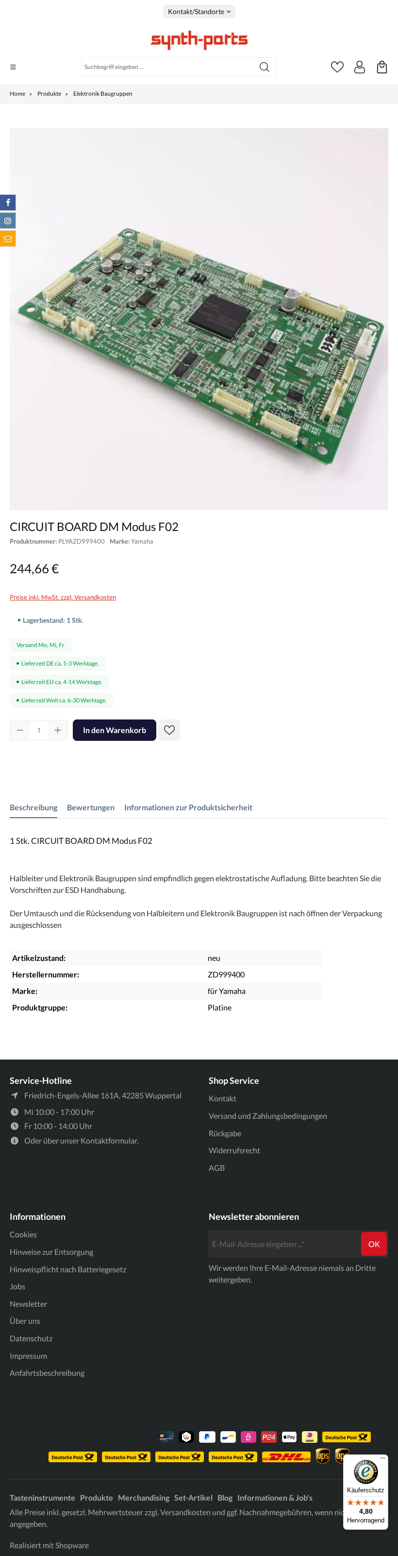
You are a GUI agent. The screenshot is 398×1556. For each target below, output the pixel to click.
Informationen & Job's (275, 1497)
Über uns (25, 1320)
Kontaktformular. (109, 1140)
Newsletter (28, 1303)
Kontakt (222, 1098)
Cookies (23, 1234)
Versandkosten (185, 1512)
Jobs (17, 1286)
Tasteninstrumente (42, 1497)
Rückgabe (225, 1133)
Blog (224, 1497)
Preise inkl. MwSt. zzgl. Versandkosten (63, 597)
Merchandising (143, 1497)
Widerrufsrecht (234, 1150)
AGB (217, 1167)
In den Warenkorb (114, 730)
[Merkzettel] (337, 67)
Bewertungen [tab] (91, 807)
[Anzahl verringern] (20, 730)
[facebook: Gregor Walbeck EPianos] (8, 202)
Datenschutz (31, 1338)
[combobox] (167, 67)
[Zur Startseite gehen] (199, 40)
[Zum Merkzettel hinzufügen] (169, 730)
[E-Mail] (8, 238)
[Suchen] (265, 67)
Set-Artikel (193, 1497)
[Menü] (13, 67)
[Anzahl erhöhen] (57, 730)
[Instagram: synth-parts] (8, 220)
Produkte (96, 1497)
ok (374, 1243)
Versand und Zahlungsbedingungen (268, 1115)
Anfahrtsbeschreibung (47, 1372)
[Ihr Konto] (359, 67)
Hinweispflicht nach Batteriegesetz (68, 1269)
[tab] (33, 808)
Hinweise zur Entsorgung (51, 1251)
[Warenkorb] (382, 67)
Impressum (28, 1355)
